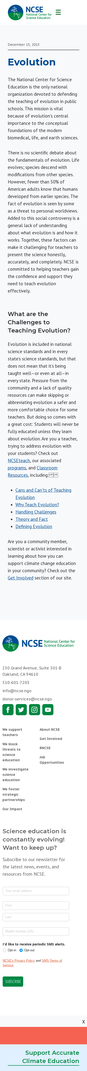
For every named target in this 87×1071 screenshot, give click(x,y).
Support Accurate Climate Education (50, 1056)
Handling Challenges (35, 512)
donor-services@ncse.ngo (27, 699)
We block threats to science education (11, 752)
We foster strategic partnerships (13, 794)
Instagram (34, 709)
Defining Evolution (33, 526)
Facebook (8, 709)
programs (17, 468)
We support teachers (12, 732)
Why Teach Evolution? (37, 505)
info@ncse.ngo (16, 690)
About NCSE (50, 729)
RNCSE (45, 748)
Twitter (21, 709)
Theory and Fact (31, 519)
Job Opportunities (52, 760)
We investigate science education (15, 774)
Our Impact (12, 809)
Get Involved (20, 578)
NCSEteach (19, 460)
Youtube (47, 709)
